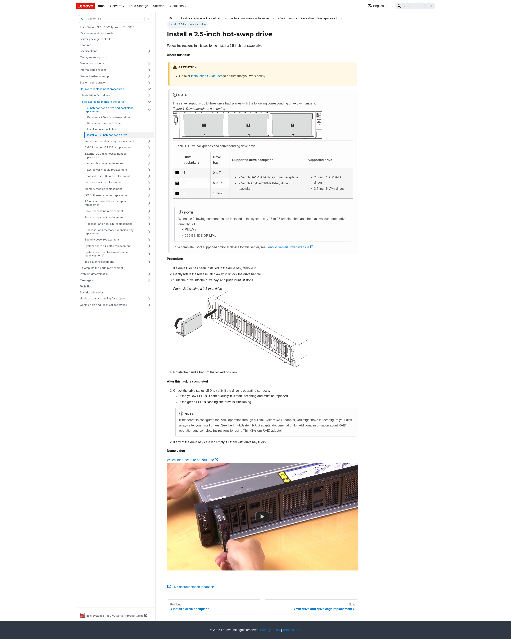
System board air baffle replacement (108, 245)
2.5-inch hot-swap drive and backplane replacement (109, 109)
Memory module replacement (103, 188)
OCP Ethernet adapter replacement (107, 195)
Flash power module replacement (106, 169)
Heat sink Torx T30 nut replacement (107, 176)
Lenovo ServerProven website (287, 247)
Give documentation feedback (193, 587)
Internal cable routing (93, 69)
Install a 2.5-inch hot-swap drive (107, 134)
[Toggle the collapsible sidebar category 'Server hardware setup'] (149, 76)
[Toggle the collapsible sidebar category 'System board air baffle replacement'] (149, 246)
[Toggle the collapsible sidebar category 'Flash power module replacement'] (149, 170)
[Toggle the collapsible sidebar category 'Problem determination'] (149, 274)
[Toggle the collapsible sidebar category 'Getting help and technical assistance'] (149, 305)
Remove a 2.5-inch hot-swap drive (108, 117)
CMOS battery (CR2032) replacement (108, 147)
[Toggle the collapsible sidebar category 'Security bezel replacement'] (149, 240)
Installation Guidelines (96, 95)
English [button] (378, 6)
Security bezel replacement (102, 239)
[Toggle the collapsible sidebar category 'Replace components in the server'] (149, 102)
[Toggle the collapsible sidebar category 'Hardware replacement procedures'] (149, 89)
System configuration (93, 82)
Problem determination (94, 273)
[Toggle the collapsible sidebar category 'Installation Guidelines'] (149, 95)
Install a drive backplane (102, 129)
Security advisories (92, 292)
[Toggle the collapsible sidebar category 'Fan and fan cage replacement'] (149, 163)
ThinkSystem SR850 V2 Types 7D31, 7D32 (107, 27)
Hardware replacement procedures (102, 88)
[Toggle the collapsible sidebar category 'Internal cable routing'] (149, 70)
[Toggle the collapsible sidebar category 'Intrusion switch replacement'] (149, 182)
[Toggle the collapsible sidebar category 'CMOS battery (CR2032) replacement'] (149, 147)
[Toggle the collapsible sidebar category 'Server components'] (149, 63)
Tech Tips (86, 286)
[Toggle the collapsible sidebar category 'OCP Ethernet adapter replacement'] (149, 195)
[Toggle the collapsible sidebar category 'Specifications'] (149, 51)
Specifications (88, 51)
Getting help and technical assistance (103, 304)
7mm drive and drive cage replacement (109, 141)
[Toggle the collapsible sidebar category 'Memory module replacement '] (149, 189)
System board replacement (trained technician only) (107, 253)
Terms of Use (292, 630)
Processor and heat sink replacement (108, 223)
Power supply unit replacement (104, 217)
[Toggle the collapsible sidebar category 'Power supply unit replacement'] (149, 217)
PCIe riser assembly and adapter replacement (105, 203)
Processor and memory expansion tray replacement (109, 231)
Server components (92, 63)
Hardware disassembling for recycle (102, 298)
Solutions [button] (177, 6)
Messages (86, 280)
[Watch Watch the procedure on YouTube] (262, 516)
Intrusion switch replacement (103, 182)
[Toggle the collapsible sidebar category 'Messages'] (149, 280)
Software (159, 6)
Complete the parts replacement (102, 267)
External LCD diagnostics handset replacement (106, 155)
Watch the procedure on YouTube (190, 460)
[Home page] (170, 18)
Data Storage (138, 6)
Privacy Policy (270, 630)
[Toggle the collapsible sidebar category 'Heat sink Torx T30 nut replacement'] (149, 176)
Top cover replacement (99, 261)
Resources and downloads (96, 33)
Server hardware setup (94, 76)
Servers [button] (115, 6)
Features (85, 45)
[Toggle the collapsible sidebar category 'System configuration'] (149, 83)
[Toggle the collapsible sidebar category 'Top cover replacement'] (149, 262)
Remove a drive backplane (104, 123)
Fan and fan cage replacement (104, 163)
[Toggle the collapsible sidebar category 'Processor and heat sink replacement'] (149, 224)
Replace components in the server (104, 101)
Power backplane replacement (104, 211)
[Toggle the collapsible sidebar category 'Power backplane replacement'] (149, 211)
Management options (93, 57)
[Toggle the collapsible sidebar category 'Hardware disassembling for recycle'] (149, 298)
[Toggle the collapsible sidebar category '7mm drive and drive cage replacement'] (149, 141)
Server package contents (95, 39)
